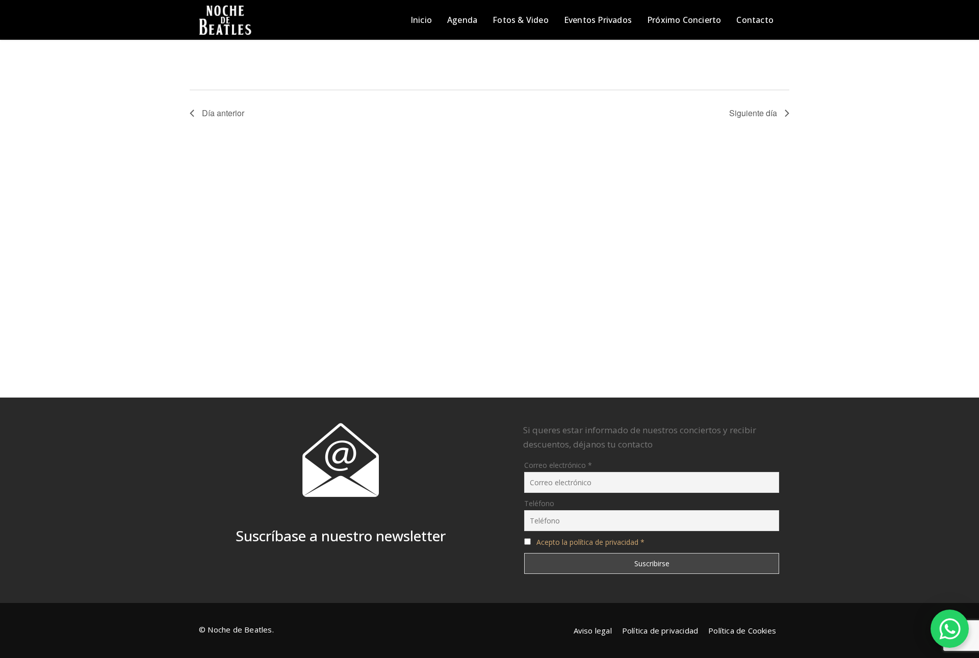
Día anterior (223, 113)
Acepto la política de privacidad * (590, 542)
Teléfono (539, 503)
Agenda (462, 19)
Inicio (421, 19)
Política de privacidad (660, 630)
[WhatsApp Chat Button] (950, 629)
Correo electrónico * (558, 465)
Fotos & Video (521, 19)
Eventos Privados (598, 19)
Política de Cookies (742, 630)
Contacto (755, 19)
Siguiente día (753, 113)
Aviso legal (593, 630)
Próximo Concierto (684, 19)
